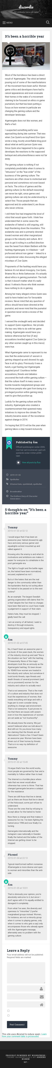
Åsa (10, 639)
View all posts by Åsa (31, 462)
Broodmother (16, 491)
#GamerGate (16, 484)
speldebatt (27, 484)
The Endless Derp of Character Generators (24, 497)
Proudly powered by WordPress (25, 1055)
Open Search (47, 22)
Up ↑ (26, 1062)
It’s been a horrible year (24, 36)
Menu (9, 22)
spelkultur (37, 484)
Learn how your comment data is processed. (24, 1035)
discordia (26, 6)
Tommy (13, 527)
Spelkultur (14, 479)
